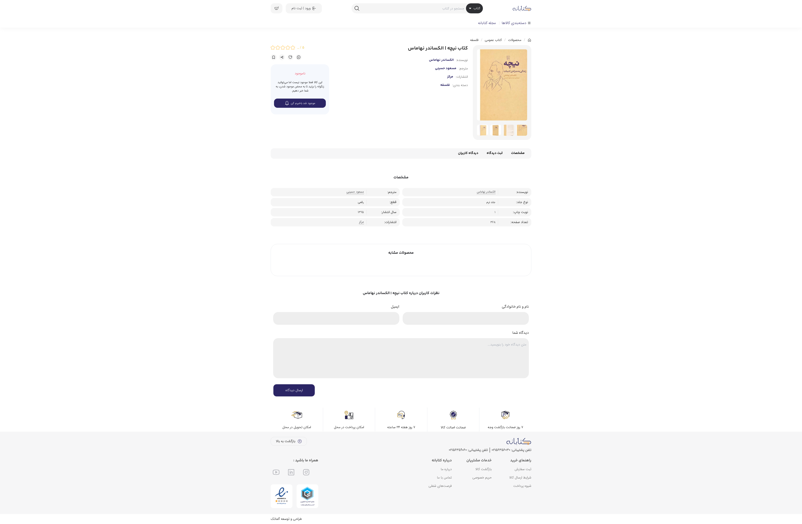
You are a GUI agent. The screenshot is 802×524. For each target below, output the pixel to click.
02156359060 (458, 450)
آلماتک (275, 518)
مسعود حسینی (445, 68)
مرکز (450, 76)
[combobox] (417, 8)
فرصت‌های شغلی (440, 485)
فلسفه (474, 40)
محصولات (514, 40)
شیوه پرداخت (522, 485)
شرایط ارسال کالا (520, 477)
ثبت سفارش (523, 469)
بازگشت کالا (483, 469)
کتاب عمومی (493, 40)
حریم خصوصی (482, 477)
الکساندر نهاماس (441, 60)
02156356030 (501, 450)
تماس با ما (444, 477)
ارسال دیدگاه (294, 390)
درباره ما (446, 469)
